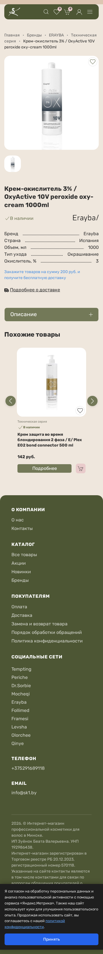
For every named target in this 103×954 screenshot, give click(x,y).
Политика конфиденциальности (47, 641)
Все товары (24, 554)
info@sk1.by (24, 792)
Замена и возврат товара (39, 624)
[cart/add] (81, 468)
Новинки (21, 571)
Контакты (22, 528)
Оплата (19, 606)
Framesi (19, 718)
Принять (51, 939)
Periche (19, 677)
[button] (46, 11)
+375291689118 (28, 768)
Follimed (20, 710)
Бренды (20, 580)
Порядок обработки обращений (46, 632)
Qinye (17, 743)
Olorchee (21, 735)
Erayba (19, 702)
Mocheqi (20, 694)
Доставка (21, 615)
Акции (18, 563)
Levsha (19, 727)
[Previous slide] (10, 401)
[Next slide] (92, 401)
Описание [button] (23, 314)
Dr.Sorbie (21, 685)
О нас (17, 520)
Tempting (21, 669)
